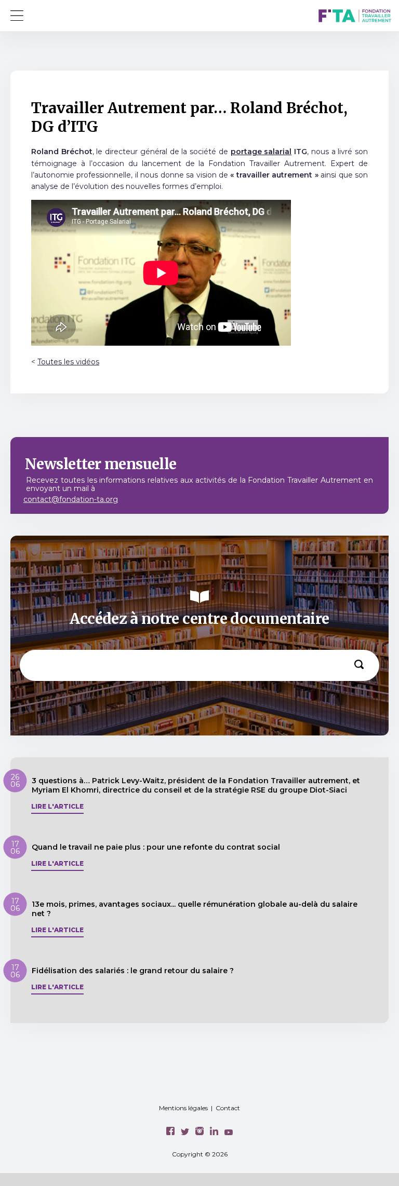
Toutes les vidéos (68, 361)
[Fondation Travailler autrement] (354, 16)
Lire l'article (57, 806)
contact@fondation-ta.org (70, 499)
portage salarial (261, 151)
